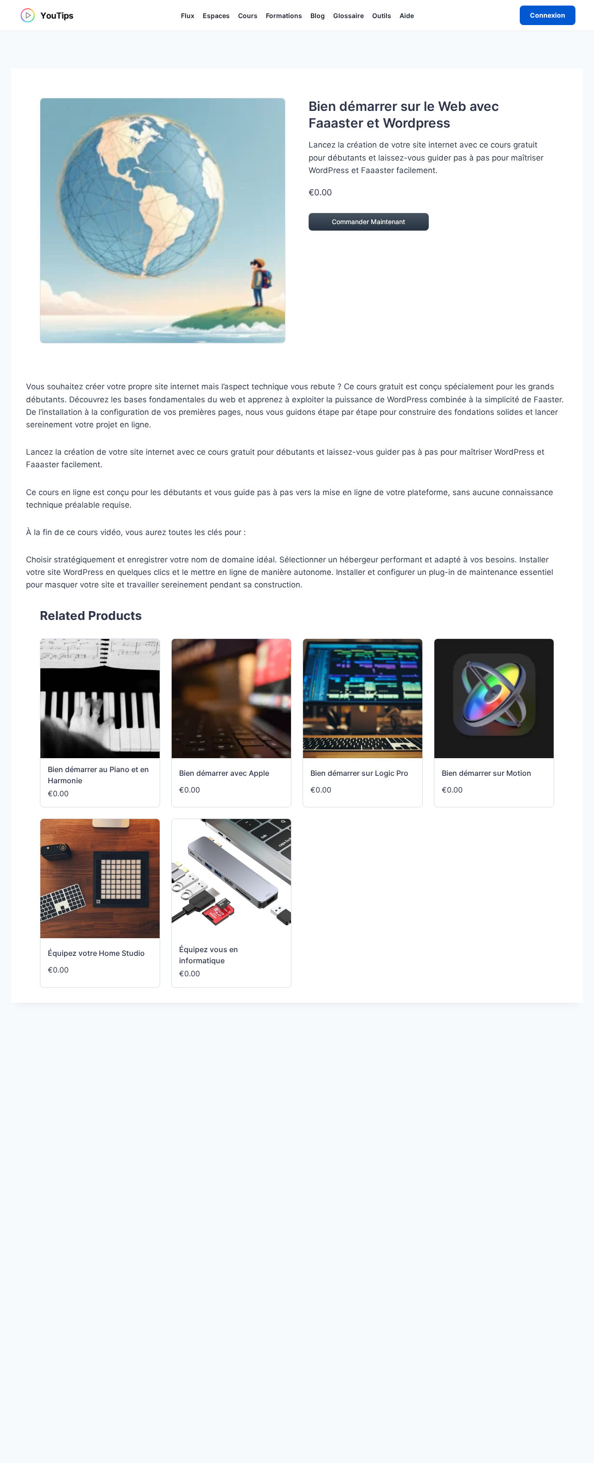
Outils (381, 15)
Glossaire (348, 15)
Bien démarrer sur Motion (486, 773)
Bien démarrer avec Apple (224, 773)
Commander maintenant (368, 222)
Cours (248, 15)
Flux (187, 15)
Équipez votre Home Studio (96, 953)
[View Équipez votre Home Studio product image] (100, 878)
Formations (284, 15)
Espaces (216, 15)
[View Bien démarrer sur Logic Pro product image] (362, 698)
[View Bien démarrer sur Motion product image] (494, 698)
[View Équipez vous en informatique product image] (231, 878)
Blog (317, 15)
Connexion (547, 15)
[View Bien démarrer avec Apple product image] (231, 698)
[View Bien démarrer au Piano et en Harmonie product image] (100, 698)
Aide (407, 15)
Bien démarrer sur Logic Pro (359, 773)
